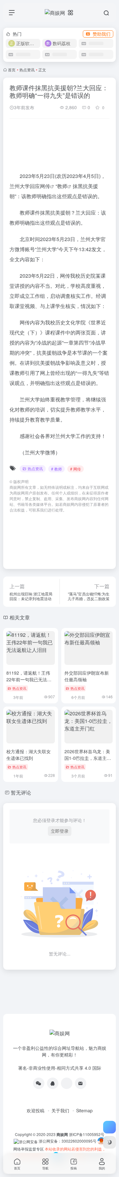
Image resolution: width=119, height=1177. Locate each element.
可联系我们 (38, 509)
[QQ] (52, 1083)
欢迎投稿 (35, 1110)
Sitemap (84, 1110)
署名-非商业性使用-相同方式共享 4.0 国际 (59, 1068)
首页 (12, 69)
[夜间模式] (109, 1142)
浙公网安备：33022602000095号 (68, 1141)
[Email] (80, 1083)
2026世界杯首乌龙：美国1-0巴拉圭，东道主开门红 (87, 758)
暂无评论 (21, 792)
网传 (45, 186)
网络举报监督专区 (28, 1148)
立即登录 (60, 831)
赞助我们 (101, 34)
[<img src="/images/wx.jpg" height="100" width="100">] (38, 1083)
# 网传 (75, 468)
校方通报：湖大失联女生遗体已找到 (28, 754)
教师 (62, 186)
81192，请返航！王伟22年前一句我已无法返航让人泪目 (28, 679)
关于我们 (60, 1110)
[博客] (66, 1083)
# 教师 (56, 468)
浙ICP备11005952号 (86, 1134)
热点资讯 (27, 69)
